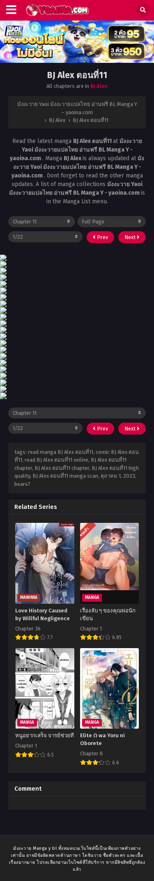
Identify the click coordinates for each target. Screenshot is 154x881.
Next (130, 237)
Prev (102, 237)
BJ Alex (99, 86)
